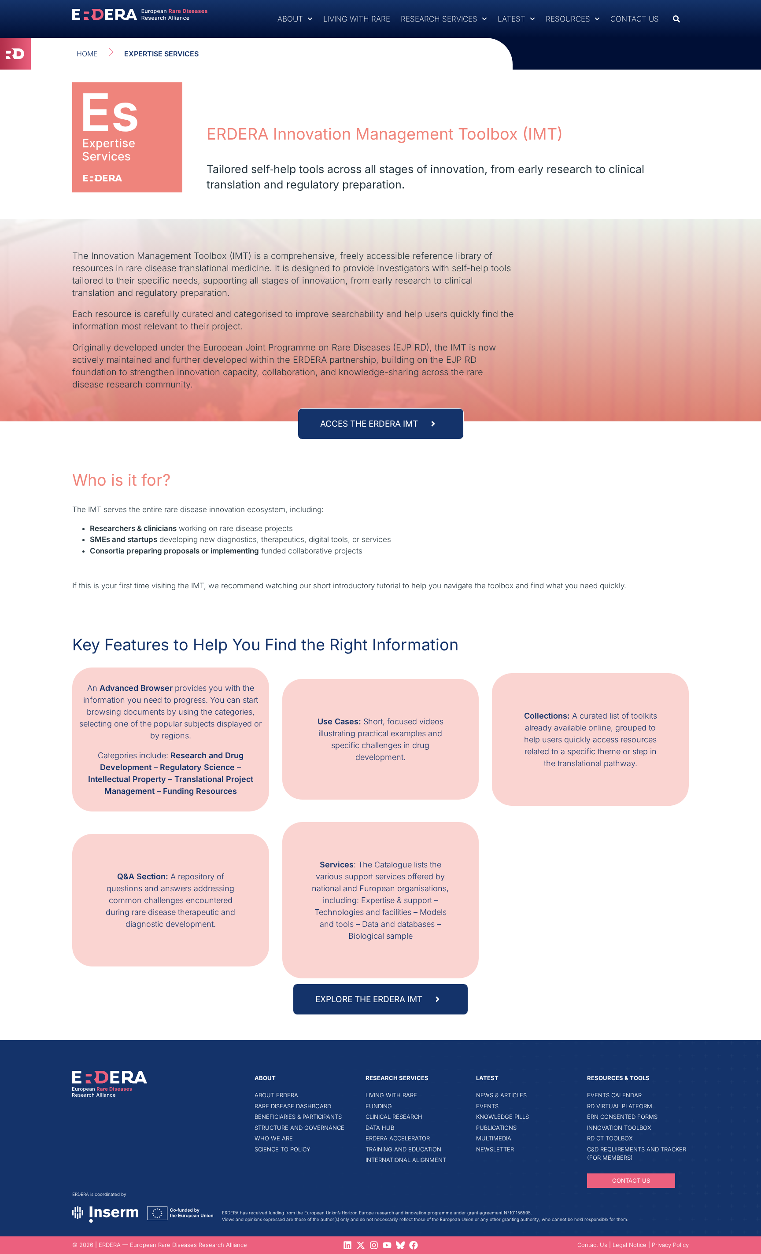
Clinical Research (394, 1116)
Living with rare (356, 19)
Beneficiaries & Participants (298, 1116)
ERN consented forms (622, 1116)
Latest (511, 19)
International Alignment (406, 1159)
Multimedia (493, 1138)
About (290, 19)
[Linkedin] (347, 1245)
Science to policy (282, 1149)
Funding (379, 1106)
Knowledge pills (502, 1116)
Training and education (403, 1149)
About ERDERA (276, 1095)
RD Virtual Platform (619, 1106)
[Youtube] (387, 1245)
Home (87, 53)
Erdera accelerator (398, 1138)
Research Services (439, 19)
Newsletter (495, 1149)
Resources (568, 19)
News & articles (501, 1095)
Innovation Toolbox (619, 1127)
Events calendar (614, 1095)
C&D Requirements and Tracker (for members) (636, 1154)
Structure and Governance (299, 1127)
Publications (496, 1127)
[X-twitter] (360, 1245)
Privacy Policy (670, 1244)
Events (487, 1106)
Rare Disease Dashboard (293, 1106)
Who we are (274, 1138)
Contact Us (634, 19)
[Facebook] (413, 1245)
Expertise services (161, 53)
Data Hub (380, 1127)
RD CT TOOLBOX (610, 1138)
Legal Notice (629, 1244)
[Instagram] (373, 1245)
